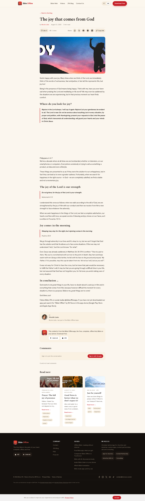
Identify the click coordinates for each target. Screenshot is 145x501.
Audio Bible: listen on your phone (85, 462)
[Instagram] (103, 477)
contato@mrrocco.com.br (124, 477)
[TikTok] (113, 477)
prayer (45, 423)
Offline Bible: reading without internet (83, 446)
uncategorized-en (70, 419)
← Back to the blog (46, 13)
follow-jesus (46, 413)
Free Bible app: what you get (83, 450)
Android (55, 338)
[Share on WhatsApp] (75, 30)
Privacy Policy (46, 477)
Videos (62, 3)
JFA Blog (70, 3)
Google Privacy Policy (46, 482)
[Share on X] (79, 30)
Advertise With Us (108, 458)
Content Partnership (122, 454)
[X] (106, 477)
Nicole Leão (45, 24)
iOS (65, 338)
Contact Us (80, 3)
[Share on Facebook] (83, 30)
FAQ (54, 451)
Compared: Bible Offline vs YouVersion (83, 455)
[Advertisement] (72, 140)
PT (104, 3)
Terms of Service (57, 477)
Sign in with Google (95, 356)
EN (108, 3)
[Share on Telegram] (88, 30)
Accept (117, 498)
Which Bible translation (81, 465)
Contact (55, 445)
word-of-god (68, 422)
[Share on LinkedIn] (92, 30)
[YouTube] (110, 477)
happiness (46, 416)
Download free (120, 3)
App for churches (108, 454)
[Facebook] (99, 477)
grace (89, 412)
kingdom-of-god (47, 420)
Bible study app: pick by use (83, 469)
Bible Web (54, 3)
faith (89, 408)
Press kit (55, 455)
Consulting (119, 458)
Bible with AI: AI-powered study (84, 459)
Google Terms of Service (61, 482)
